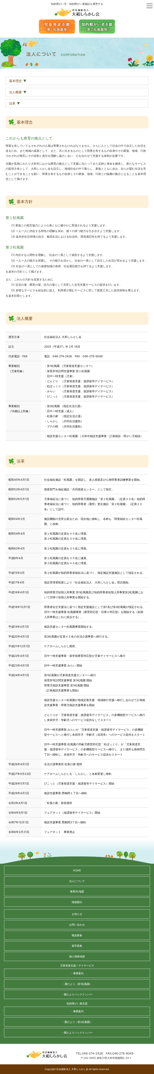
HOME (77, 870)
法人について (77, 881)
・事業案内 (77, 973)
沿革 (12, 103)
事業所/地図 (77, 891)
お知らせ (77, 914)
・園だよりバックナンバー (77, 994)
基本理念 (15, 81)
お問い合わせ (77, 924)
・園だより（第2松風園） (77, 1022)
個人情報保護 (77, 956)
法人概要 (15, 92)
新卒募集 (77, 945)
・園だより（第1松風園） (77, 984)
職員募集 (77, 935)
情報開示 (77, 902)
